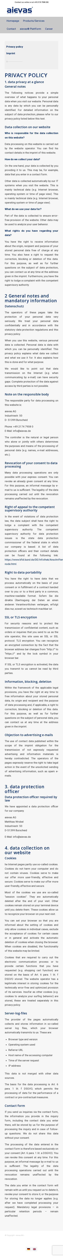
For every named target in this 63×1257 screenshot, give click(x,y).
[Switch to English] (34, 1249)
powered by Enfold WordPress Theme (40, 1235)
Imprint (10, 53)
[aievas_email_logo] (26, 10)
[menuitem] (13, 21)
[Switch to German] (28, 1249)
